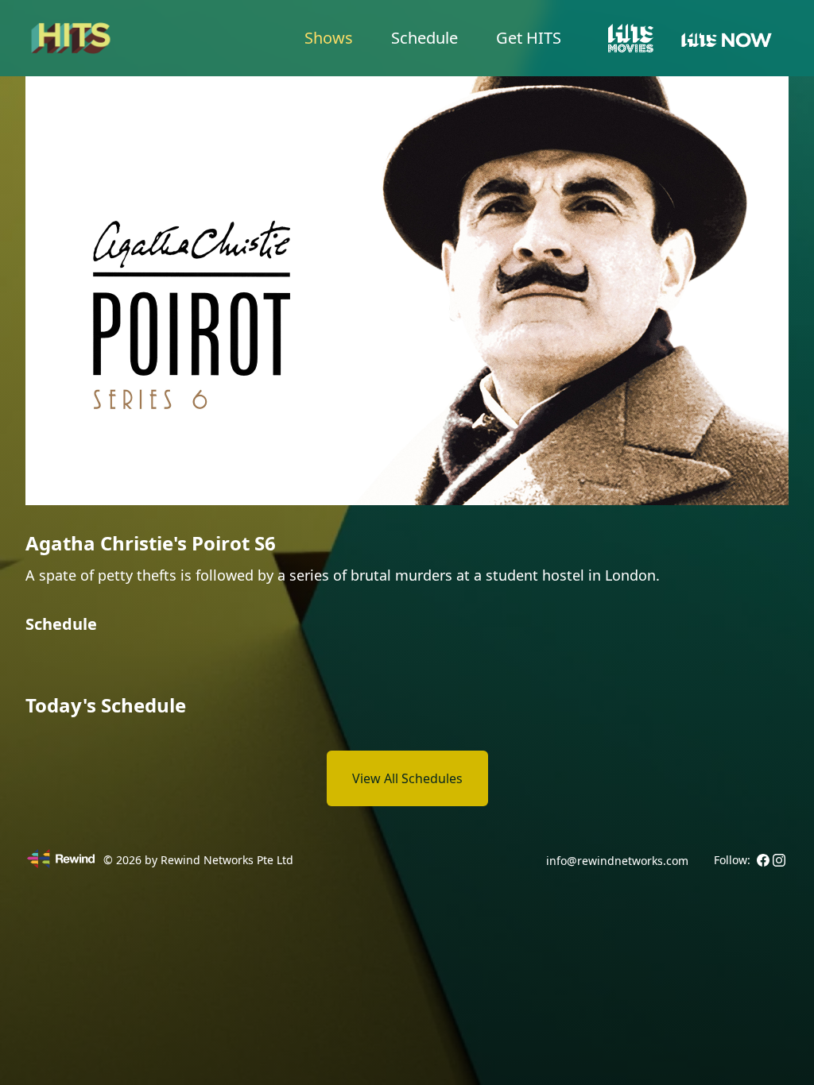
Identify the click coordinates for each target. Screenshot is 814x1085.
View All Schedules (407, 778)
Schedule (424, 37)
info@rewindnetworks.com (617, 860)
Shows (328, 37)
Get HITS (528, 37)
